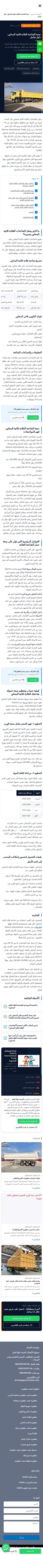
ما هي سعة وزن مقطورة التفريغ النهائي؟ (26, 1230)
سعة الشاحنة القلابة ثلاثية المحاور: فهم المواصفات (23, 192)
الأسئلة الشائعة (30, 217)
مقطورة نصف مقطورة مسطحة (25, 1401)
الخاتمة (33, 212)
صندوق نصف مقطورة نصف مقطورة (23, 1450)
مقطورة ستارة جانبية (29, 1439)
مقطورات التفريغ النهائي (28, 1412)
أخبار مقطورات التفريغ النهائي (31, 25)
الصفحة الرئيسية (35, 14)
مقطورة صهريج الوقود (28, 1406)
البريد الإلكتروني (17, 417)
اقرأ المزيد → (36, 1188)
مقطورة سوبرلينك (30, 1455)
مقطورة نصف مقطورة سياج (26, 1428)
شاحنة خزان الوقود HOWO (27, 1488)
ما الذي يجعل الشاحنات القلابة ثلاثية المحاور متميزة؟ (23, 184)
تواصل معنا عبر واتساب (27, 56)
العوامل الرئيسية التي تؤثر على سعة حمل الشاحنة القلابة (22, 199)
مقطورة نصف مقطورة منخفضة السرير (22, 1395)
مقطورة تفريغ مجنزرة (29, 1444)
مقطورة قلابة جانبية (29, 1417)
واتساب (31, 417)
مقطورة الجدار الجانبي (28, 1422)
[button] (40, 6)
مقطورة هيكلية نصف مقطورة (26, 1461)
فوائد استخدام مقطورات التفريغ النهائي (26, 1178)
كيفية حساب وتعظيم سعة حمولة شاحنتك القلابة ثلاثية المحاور (24, 206)
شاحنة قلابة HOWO (29, 1477)
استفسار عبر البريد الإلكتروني (25, 1127)
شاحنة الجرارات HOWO (28, 1482)
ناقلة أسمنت (32, 1433)
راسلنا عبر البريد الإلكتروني (26, 62)
